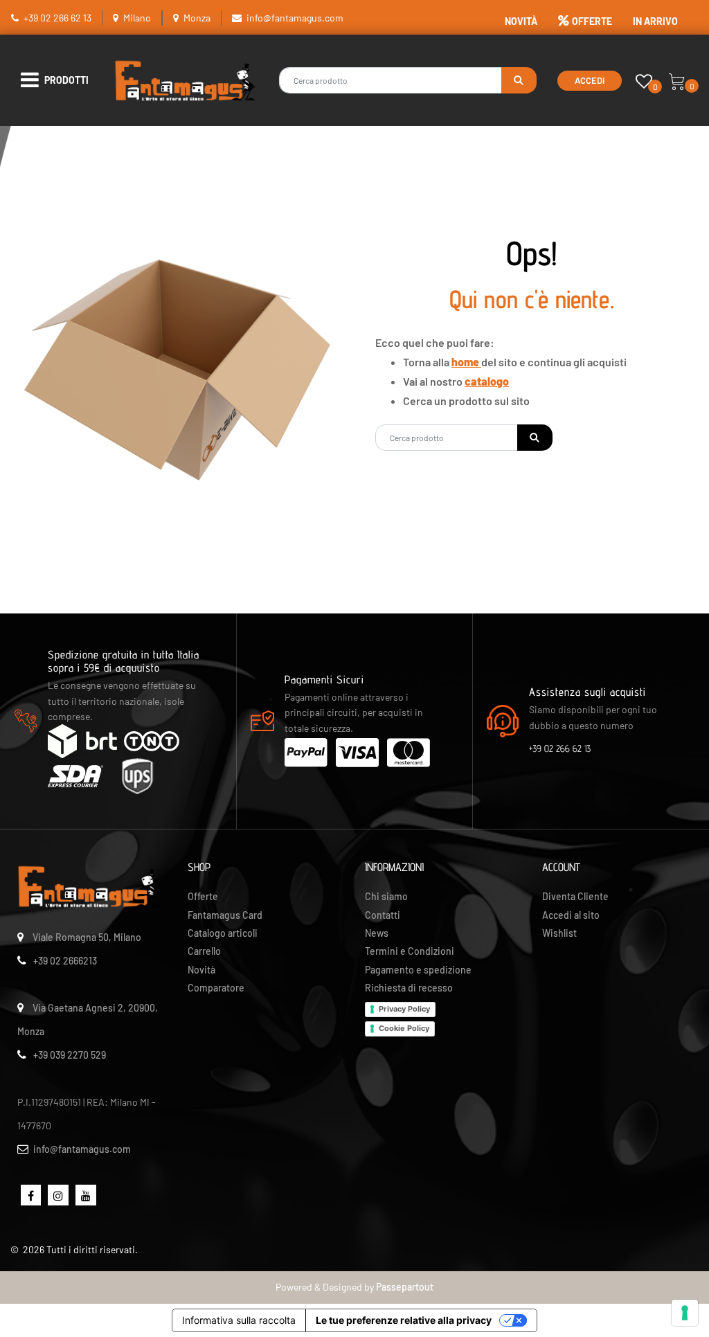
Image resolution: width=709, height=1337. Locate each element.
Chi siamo (386, 896)
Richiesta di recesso (409, 988)
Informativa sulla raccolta (239, 1320)
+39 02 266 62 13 (57, 18)
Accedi (589, 80)
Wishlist (559, 933)
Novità (201, 970)
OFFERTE (592, 21)
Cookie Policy (404, 1028)
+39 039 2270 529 (69, 1055)
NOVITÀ (521, 21)
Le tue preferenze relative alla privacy (404, 1320)
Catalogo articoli (223, 933)
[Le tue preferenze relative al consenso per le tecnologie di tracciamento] (685, 1313)
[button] (519, 80)
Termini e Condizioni (409, 951)
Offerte (203, 896)
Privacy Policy (404, 1009)
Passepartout (404, 1287)
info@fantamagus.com (294, 18)
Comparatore (216, 988)
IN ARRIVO (655, 21)
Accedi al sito (571, 915)
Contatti (382, 915)
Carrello (204, 951)
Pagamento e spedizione (418, 970)
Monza (196, 18)
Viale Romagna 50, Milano (87, 937)
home (466, 361)
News (376, 933)
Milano (137, 18)
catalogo (487, 381)
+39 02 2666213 (65, 961)
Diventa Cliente (575, 896)
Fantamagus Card (225, 915)
